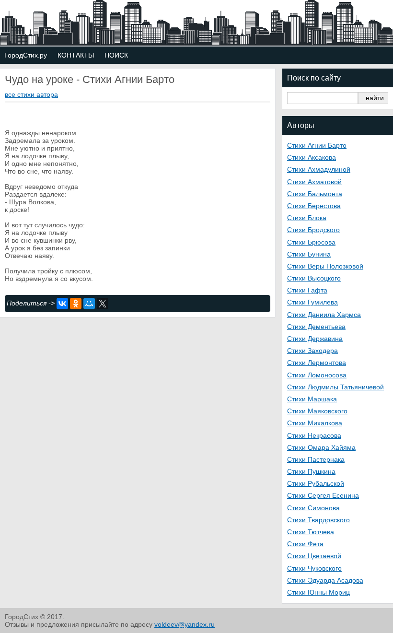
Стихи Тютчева (310, 532)
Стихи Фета (305, 544)
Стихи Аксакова (311, 157)
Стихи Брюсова (311, 242)
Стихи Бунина (309, 254)
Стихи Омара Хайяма (321, 447)
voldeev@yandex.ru (184, 624)
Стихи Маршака (312, 399)
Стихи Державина (315, 338)
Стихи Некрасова (314, 435)
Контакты (76, 55)
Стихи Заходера (312, 350)
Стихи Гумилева (312, 302)
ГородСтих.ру (25, 55)
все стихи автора (31, 94)
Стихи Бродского (313, 230)
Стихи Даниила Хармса (324, 314)
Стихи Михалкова (314, 423)
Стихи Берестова (314, 206)
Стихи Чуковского (314, 568)
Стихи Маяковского (317, 411)
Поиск (116, 55)
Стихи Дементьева (316, 326)
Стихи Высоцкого (314, 278)
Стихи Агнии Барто (317, 145)
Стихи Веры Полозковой (325, 266)
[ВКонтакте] (62, 303)
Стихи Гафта (307, 290)
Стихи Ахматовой (314, 182)
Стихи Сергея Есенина (323, 495)
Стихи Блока (306, 218)
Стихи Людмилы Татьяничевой (335, 387)
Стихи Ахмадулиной (318, 169)
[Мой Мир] (89, 303)
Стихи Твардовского (318, 520)
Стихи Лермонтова (316, 362)
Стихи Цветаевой (314, 556)
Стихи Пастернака (316, 459)
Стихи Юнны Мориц (318, 592)
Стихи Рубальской (315, 483)
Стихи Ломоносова (317, 375)
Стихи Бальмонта (314, 194)
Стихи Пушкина (311, 471)
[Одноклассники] (75, 303)
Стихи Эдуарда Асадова (325, 580)
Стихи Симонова (313, 508)
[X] (102, 303)
